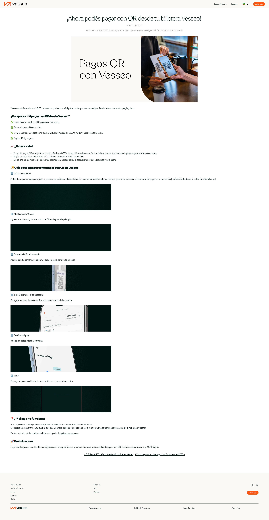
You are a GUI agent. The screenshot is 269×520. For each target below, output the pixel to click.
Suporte (234, 4)
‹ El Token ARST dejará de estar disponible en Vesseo (108, 454)
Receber (13, 495)
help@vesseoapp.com (68, 433)
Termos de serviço (95, 508)
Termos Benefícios (189, 508)
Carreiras (97, 492)
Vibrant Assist (236, 508)
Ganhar (13, 499)
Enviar (13, 492)
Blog (95, 488)
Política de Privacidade (142, 508)
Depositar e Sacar (17, 488)
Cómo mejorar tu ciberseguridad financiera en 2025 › (160, 454)
